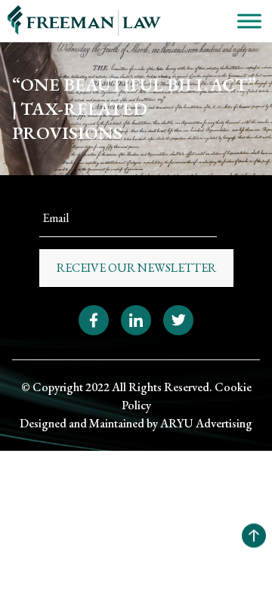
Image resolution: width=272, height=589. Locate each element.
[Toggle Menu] (249, 21)
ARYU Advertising (206, 423)
